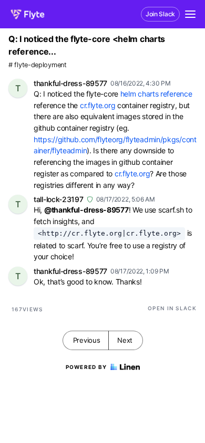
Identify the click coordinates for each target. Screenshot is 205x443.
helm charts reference (157, 93)
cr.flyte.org (97, 105)
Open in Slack (172, 308)
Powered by (86, 367)
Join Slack (160, 14)
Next (124, 340)
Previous (86, 340)
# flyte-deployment (37, 65)
